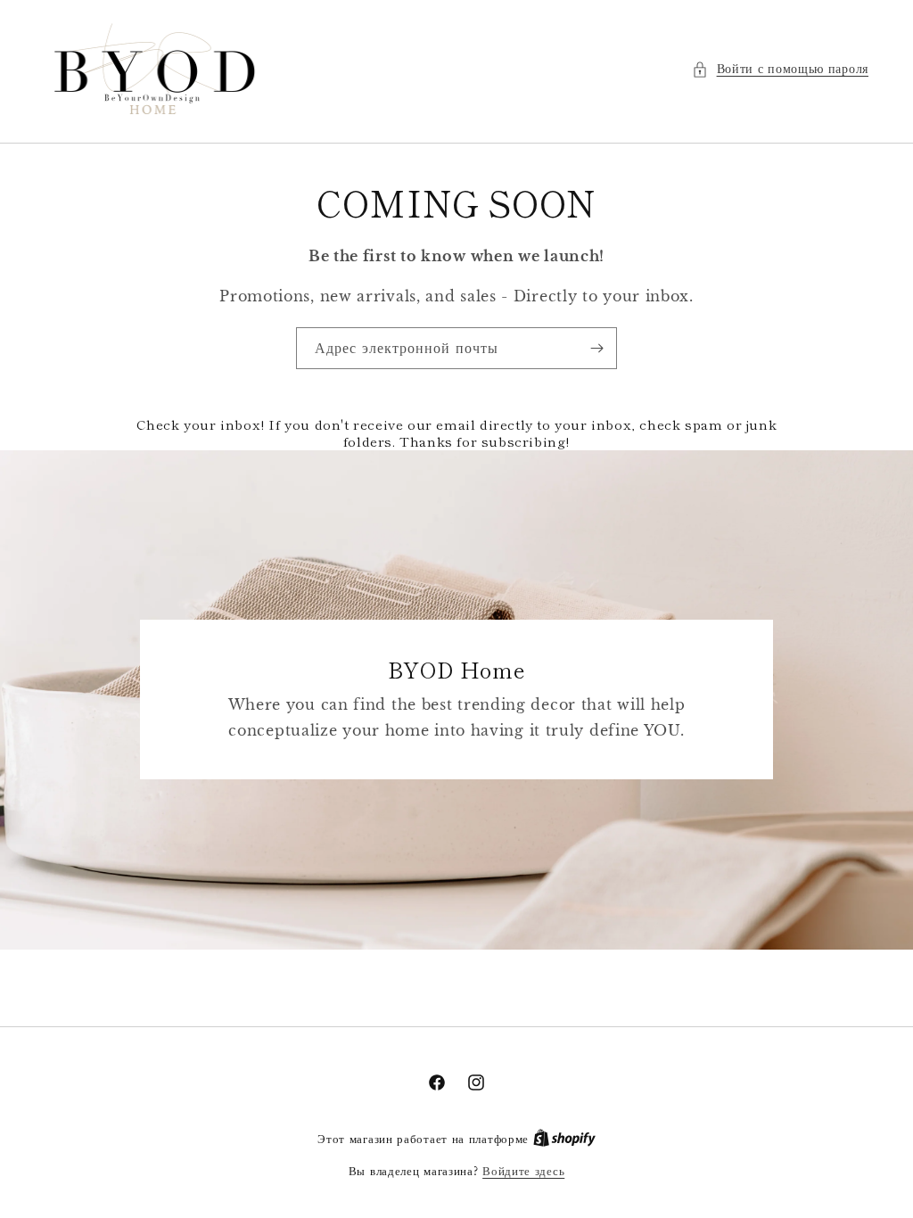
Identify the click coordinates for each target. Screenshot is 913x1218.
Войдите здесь (523, 1171)
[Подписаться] (596, 348)
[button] (780, 69)
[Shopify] (564, 1139)
